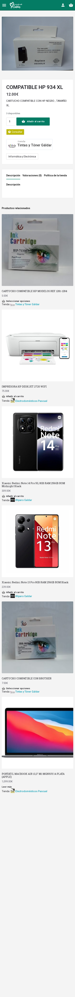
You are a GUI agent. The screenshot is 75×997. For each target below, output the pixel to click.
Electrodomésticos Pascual (31, 401)
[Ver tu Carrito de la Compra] (71, 5)
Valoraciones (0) (32, 175)
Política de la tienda (55, 175)
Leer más (7, 786)
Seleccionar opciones (18, 301)
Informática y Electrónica (22, 156)
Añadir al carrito (35, 121)
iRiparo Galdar (23, 500)
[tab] (14, 176)
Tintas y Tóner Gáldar (34, 145)
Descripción (13, 175)
